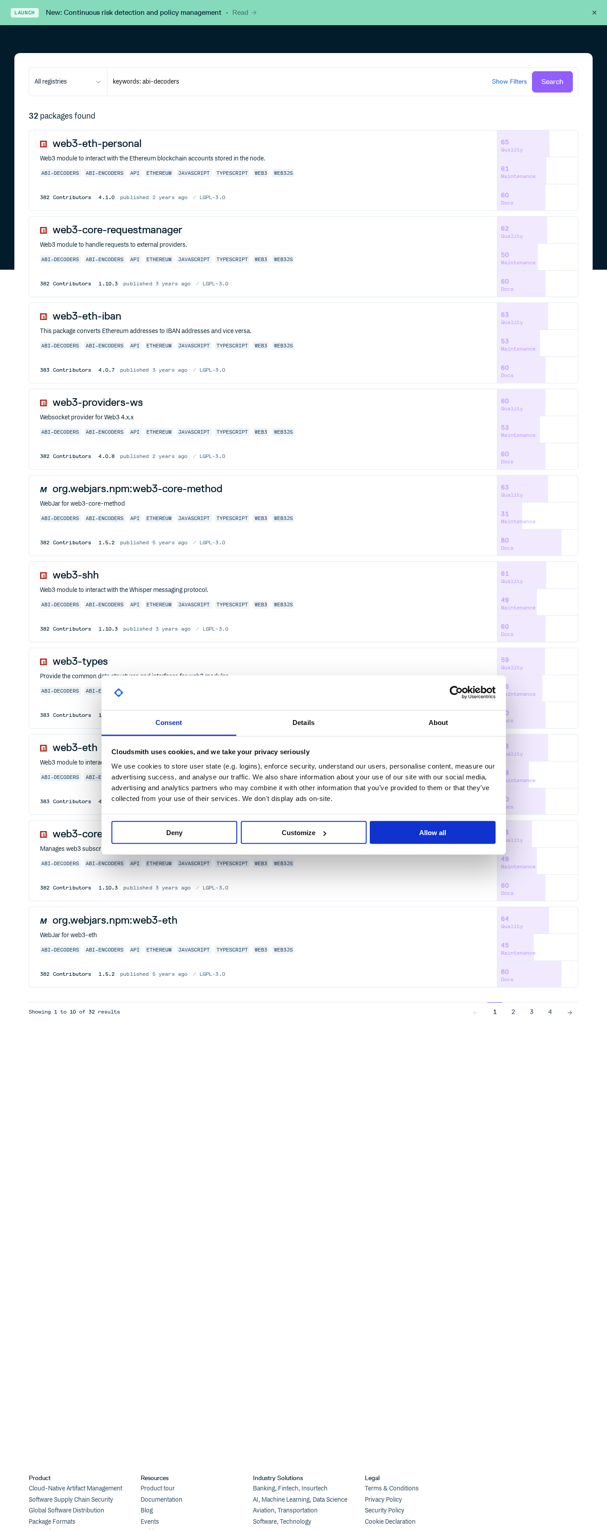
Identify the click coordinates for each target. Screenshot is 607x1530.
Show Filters (509, 81)
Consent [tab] (168, 722)
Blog (147, 1510)
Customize (298, 832)
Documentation (161, 1499)
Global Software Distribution (66, 1510)
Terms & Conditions (392, 1488)
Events (150, 1522)
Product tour (158, 1488)
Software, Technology (282, 1522)
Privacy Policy (383, 1499)
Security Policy (384, 1510)
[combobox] (68, 81)
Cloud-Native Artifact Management (75, 1488)
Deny (174, 832)
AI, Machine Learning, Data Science (300, 1499)
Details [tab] (303, 722)
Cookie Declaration (390, 1522)
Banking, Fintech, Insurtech (290, 1488)
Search (552, 81)
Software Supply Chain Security (71, 1499)
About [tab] (438, 722)
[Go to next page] (569, 1011)
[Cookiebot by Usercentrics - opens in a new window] (456, 692)
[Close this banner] (594, 12)
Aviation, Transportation (285, 1510)
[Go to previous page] (475, 1011)
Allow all (432, 832)
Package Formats (52, 1522)
